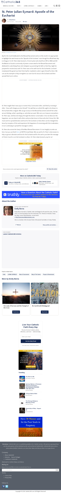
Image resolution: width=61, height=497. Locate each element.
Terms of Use (8, 475)
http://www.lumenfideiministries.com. (25, 217)
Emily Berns (12, 19)
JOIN (46, 6)
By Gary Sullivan (29, 404)
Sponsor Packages (15, 457)
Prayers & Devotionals (48, 274)
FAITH (19, 6)
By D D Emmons (29, 411)
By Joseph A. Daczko (30, 378)
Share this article (52, 169)
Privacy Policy (8, 477)
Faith (4, 274)
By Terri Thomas (29, 390)
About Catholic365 (9, 455)
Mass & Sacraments (24, 274)
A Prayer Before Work (31, 393)
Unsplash (14, 52)
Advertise (7, 457)
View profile (18, 21)
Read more (16, 312)
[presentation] (1, 295)
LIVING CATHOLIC (29, 6)
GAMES (39, 6)
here (18, 132)
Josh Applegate (8, 52)
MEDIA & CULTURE (8, 6)
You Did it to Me (30, 376)
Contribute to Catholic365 (11, 459)
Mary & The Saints (36, 274)
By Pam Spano (29, 395)
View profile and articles (50, 225)
